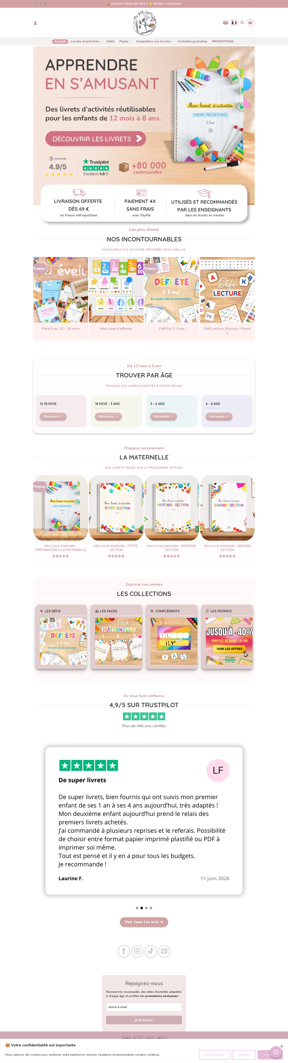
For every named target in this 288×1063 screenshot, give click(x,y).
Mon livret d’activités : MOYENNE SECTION (172, 548)
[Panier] (250, 22)
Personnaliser (215, 1055)
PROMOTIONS (223, 41)
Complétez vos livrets (153, 41)
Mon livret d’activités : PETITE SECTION (116, 548)
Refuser (244, 1055)
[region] (144, 1051)
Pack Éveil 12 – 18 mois (60, 328)
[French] (234, 22)
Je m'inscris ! (144, 1020)
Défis (110, 41)
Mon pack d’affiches (116, 328)
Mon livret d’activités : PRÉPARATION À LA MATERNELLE (60, 548)
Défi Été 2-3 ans (172, 328)
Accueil (60, 41)
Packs (123, 41)
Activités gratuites (192, 41)
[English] (225, 22)
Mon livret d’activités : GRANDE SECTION (227, 548)
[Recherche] (242, 23)
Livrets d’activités (85, 41)
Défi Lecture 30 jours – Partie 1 (227, 330)
